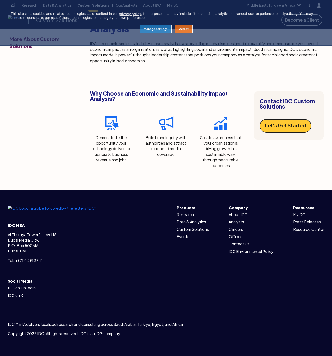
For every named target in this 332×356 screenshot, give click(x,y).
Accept (184, 29)
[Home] (52, 207)
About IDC (238, 214)
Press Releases (307, 221)
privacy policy (130, 14)
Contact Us (239, 243)
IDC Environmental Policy (251, 251)
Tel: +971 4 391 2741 (25, 260)
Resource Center (308, 229)
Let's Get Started (285, 125)
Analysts (236, 221)
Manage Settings (155, 29)
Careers (236, 229)
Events (183, 236)
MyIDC (299, 214)
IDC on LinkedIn (22, 287)
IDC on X (15, 295)
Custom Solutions (193, 229)
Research (185, 214)
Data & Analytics (191, 221)
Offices (235, 236)
